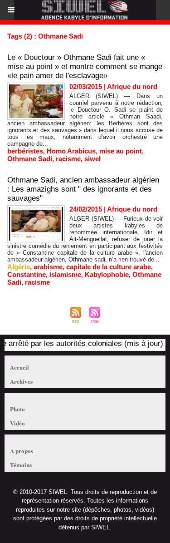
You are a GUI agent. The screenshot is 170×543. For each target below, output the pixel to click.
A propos (21, 450)
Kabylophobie (107, 274)
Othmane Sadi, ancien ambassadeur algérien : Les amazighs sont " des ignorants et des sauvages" (83, 189)
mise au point (120, 151)
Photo (17, 409)
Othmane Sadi (29, 159)
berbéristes (25, 151)
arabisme (48, 267)
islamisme (65, 274)
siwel (92, 159)
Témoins (21, 464)
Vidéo (17, 423)
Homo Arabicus (71, 151)
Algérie (18, 267)
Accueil (19, 367)
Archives (21, 381)
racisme (68, 159)
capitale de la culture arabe (108, 267)
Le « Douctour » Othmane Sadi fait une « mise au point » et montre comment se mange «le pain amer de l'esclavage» (84, 66)
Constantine (26, 274)
